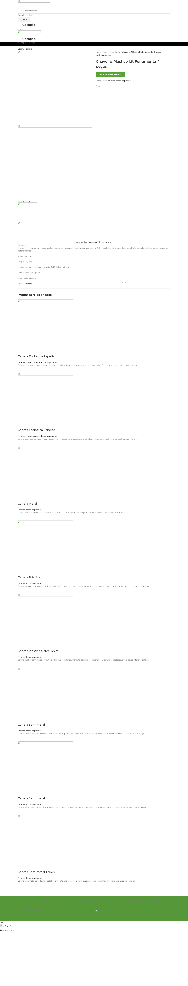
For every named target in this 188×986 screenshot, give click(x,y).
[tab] (81, 242)
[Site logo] (34, 4)
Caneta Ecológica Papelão (36, 356)
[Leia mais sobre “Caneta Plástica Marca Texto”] (21, 664)
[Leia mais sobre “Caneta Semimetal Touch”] (21, 885)
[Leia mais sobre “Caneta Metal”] (21, 517)
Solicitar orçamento (110, 74)
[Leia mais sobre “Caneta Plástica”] (21, 591)
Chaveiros (110, 81)
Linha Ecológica (33, 362)
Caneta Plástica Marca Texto (38, 651)
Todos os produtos (111, 52)
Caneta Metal (27, 503)
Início (98, 52)
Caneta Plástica (29, 577)
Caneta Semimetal (31, 724)
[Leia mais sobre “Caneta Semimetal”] (21, 738)
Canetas (21, 362)
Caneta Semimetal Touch (36, 872)
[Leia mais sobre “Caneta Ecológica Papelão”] (21, 370)
